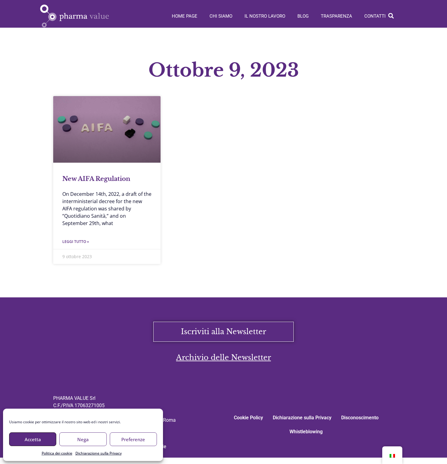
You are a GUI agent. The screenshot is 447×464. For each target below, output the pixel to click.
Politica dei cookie (57, 453)
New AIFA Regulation (96, 178)
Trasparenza (336, 16)
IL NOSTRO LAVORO (264, 16)
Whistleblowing (306, 432)
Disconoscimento (360, 418)
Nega (83, 439)
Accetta (33, 439)
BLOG (303, 16)
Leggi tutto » (75, 241)
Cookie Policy (248, 418)
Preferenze (133, 439)
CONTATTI (375, 16)
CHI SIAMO (221, 16)
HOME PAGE (184, 16)
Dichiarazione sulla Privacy (98, 453)
